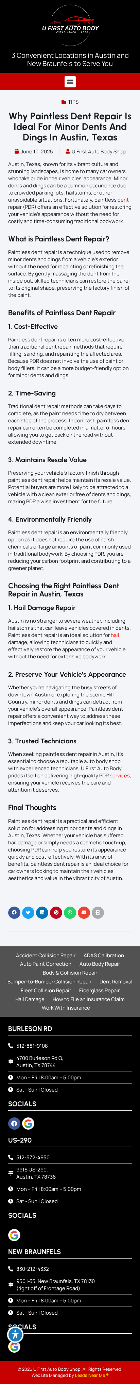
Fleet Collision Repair (46, 990)
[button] (70, 81)
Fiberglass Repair (99, 990)
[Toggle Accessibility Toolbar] (15, 1335)
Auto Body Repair (100, 963)
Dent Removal (116, 981)
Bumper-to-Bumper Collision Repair (49, 981)
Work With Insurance (66, 1007)
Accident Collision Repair (45, 955)
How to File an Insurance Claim (89, 999)
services (120, 775)
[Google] (28, 1123)
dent (123, 199)
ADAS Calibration (104, 955)
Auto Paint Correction (45, 963)
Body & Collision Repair (70, 972)
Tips (73, 101)
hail (115, 635)
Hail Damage (30, 999)
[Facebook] (14, 1123)
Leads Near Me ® (92, 1375)
